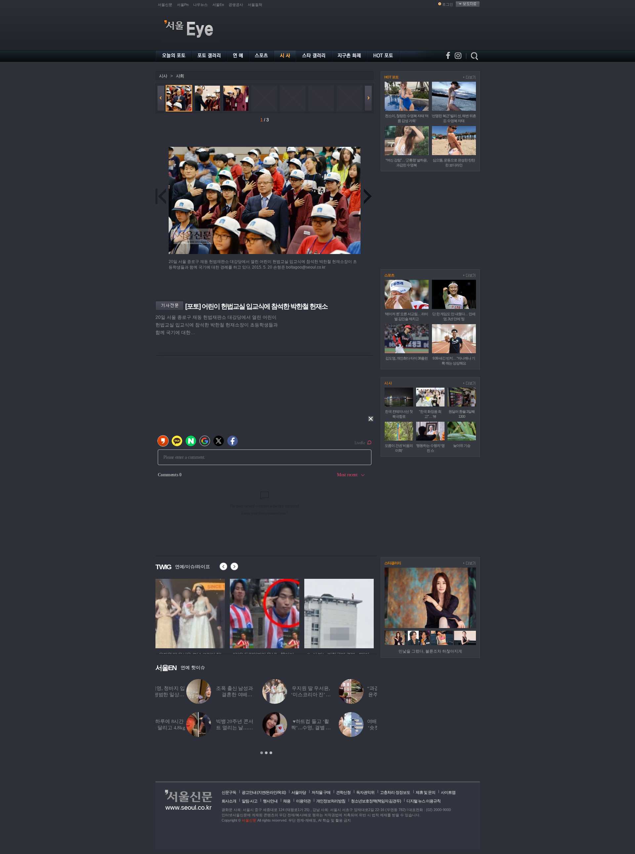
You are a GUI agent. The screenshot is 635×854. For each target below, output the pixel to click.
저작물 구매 (321, 792)
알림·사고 (249, 801)
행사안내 (270, 801)
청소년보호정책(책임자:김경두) (376, 801)
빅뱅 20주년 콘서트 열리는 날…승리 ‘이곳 (204, 728)
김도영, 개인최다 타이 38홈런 (406, 358)
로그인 (447, 4)
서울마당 (298, 792)
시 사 (388, 383)
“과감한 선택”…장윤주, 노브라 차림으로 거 (356, 695)
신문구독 (229, 792)
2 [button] (266, 752)
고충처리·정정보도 (395, 792)
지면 (261, 792)
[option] (190, 612)
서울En (218, 5)
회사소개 (229, 801)
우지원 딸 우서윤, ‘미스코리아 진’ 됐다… (280, 695)
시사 (163, 75)
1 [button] (261, 752)
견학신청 (343, 792)
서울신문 (165, 5)
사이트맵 (448, 792)
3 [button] (271, 752)
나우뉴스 (200, 5)
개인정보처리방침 (330, 801)
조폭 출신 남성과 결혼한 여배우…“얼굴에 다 (203, 695)
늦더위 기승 (461, 446)
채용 (286, 801)
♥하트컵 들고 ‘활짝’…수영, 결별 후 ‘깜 (280, 728)
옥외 (281, 792)
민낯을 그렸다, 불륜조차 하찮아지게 (430, 651)
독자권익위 (365, 792)
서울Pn (183, 5)
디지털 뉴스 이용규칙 (423, 801)
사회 (180, 75)
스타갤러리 (392, 563)
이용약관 (303, 801)
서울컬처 (255, 5)
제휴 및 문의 (425, 792)
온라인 (271, 792)
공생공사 (236, 5)
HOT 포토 (391, 77)
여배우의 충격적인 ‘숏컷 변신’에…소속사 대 (356, 728)
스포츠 (389, 275)
